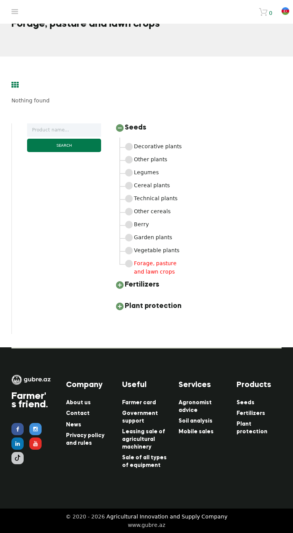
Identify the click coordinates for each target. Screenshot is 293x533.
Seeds (245, 402)
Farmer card (139, 402)
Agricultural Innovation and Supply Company (166, 517)
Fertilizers (251, 413)
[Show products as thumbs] (15, 85)
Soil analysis (196, 421)
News (73, 425)
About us (78, 402)
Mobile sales (196, 431)
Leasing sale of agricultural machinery (143, 439)
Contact (78, 413)
